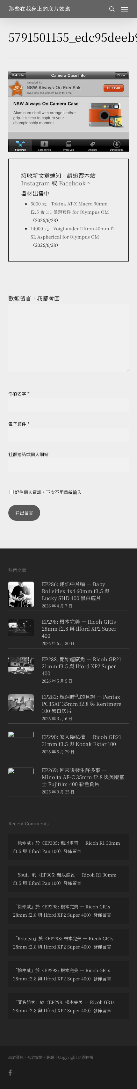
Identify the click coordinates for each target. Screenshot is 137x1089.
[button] (124, 9)
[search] (112, 8)
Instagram (35, 183)
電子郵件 (19, 424)
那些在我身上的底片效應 (40, 8)
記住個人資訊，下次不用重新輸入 (48, 492)
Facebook (72, 183)
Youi (22, 874)
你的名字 (19, 393)
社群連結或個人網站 (28, 454)
